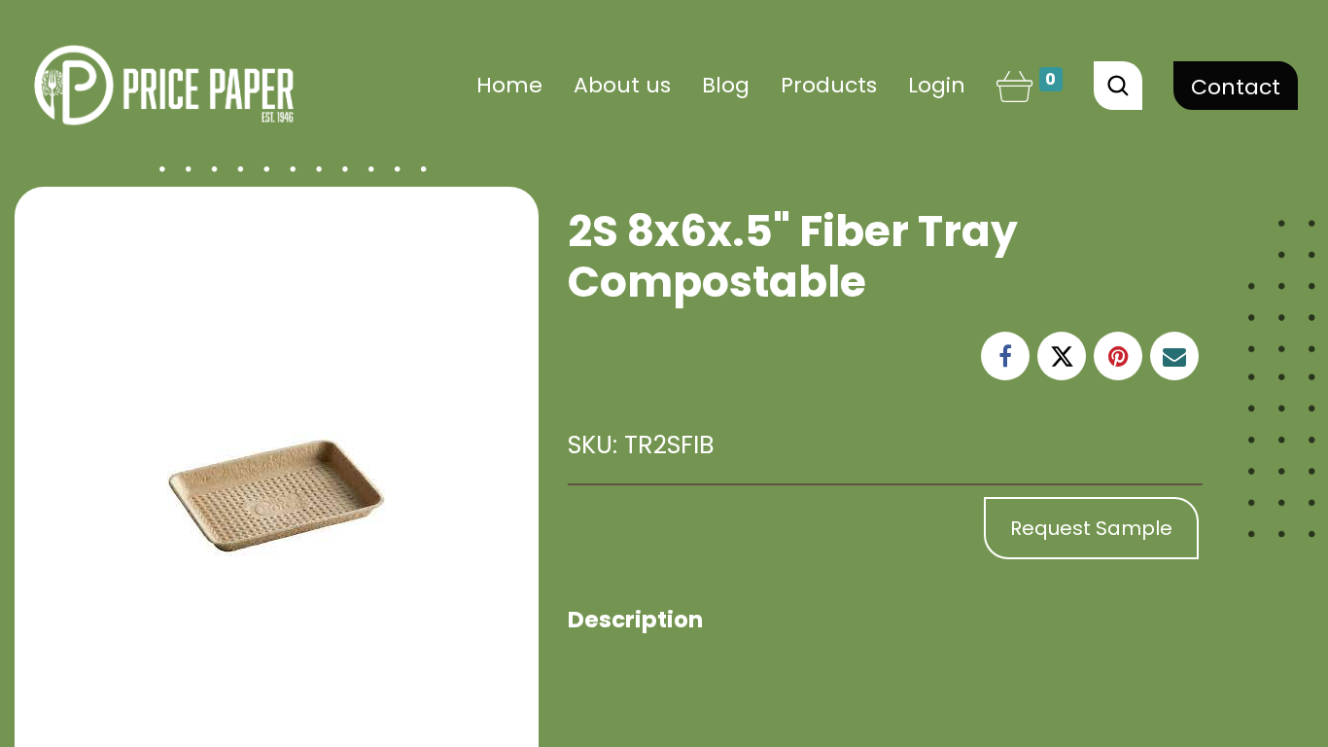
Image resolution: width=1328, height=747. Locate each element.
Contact (1235, 87)
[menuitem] (509, 85)
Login (936, 85)
